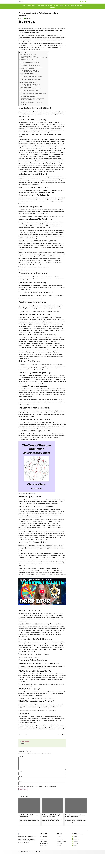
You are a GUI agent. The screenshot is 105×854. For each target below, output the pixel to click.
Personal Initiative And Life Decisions (30, 74)
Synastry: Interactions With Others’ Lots (31, 95)
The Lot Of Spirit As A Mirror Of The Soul (31, 71)
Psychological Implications (26, 73)
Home (24, 5)
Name (20, 771)
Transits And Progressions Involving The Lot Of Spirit (34, 93)
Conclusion (23, 104)
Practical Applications (25, 87)
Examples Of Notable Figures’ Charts (30, 85)
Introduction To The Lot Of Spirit (28, 54)
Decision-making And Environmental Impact (32, 88)
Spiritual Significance (25, 78)
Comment (21, 756)
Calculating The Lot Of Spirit (27, 59)
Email (20, 776)
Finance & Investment (43, 5)
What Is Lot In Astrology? (28, 101)
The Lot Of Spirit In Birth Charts (28, 82)
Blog (81, 5)
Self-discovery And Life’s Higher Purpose (31, 79)
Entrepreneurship (31, 5)
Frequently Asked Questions (28, 96)
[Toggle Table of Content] (45, 53)
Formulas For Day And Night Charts (30, 60)
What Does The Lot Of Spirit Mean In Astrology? (33, 98)
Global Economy (54, 5)
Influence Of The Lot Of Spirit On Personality (32, 76)
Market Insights (75, 5)
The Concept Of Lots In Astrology (29, 56)
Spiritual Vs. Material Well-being (29, 70)
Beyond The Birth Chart (26, 92)
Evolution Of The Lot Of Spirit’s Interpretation (32, 67)
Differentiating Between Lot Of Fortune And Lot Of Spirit (34, 57)
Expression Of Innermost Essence (30, 81)
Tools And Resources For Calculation (30, 62)
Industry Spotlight (64, 5)
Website (20, 781)
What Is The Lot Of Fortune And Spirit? (31, 99)
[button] (19, 22)
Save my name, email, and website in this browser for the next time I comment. (38, 786)
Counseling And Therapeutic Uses (30, 90)
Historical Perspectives (26, 64)
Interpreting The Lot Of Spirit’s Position (31, 84)
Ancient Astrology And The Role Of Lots (31, 65)
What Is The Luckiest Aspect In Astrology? (32, 102)
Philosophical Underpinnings (27, 68)
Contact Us (52, 7)
